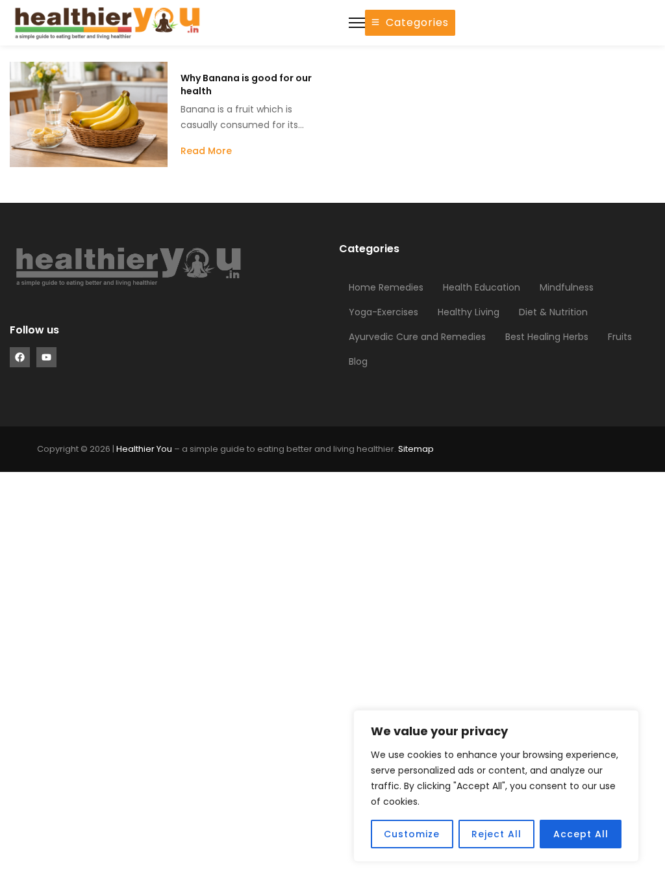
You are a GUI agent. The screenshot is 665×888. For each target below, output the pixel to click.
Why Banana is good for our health (246, 85)
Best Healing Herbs (546, 336)
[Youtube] (46, 357)
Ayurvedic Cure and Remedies (417, 336)
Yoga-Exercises (383, 312)
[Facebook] (20, 357)
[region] (496, 786)
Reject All (496, 834)
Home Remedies (386, 287)
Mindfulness (567, 287)
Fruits (620, 336)
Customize (412, 834)
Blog (358, 361)
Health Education (481, 287)
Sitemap (416, 449)
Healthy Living (468, 312)
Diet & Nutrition (553, 312)
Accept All (581, 834)
